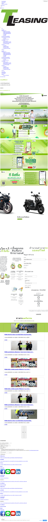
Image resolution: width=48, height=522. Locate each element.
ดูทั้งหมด (45, 1)
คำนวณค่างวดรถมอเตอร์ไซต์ (5, 36)
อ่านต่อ (5, 339)
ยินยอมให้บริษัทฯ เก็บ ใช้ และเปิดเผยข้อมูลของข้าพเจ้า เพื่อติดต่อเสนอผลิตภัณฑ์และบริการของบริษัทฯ (20, 450)
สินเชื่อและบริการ (4, 30)
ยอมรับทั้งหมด (44, 520)
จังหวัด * (1, 446)
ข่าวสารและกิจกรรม (5, 499)
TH (1, 6)
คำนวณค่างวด (35, 290)
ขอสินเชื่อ (38, 314)
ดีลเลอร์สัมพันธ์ (4, 1)
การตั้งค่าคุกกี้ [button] (40, 520)
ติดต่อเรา (3, 3)
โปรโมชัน (1, 499)
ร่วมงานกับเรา (4, 2)
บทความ (3, 49)
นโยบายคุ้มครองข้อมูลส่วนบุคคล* (34, 450)
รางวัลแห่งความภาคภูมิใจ (6, 48)
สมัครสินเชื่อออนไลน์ (3, 454)
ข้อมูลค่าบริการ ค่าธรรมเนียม (9, 491)
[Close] (0, 442)
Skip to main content (2, 76)
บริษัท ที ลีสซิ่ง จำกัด (8, 516)
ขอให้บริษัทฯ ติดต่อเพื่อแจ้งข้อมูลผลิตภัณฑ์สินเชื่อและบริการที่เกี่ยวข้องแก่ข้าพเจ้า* (12, 449)
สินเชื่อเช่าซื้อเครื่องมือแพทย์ (7, 33)
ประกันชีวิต (4, 34)
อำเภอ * (1, 447)
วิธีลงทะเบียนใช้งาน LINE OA (7, 42)
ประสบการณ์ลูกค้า (2, 491)
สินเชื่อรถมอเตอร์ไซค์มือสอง (7, 32)
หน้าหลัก (3, 29)
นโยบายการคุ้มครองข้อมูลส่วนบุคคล (5, 481)
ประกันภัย (4, 35)
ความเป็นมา (5, 45)
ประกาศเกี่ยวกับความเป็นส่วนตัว (22, 481)
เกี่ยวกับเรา (3, 44)
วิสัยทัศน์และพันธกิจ (6, 46)
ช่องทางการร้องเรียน (6, 75)
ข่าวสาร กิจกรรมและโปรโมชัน (6, 37)
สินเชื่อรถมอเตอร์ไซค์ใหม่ (6, 31)
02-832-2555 (3, 5)
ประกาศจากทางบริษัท (6, 43)
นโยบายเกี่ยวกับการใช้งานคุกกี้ (14, 481)
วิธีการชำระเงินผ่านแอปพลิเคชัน (17, 491)
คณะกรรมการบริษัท (6, 47)
